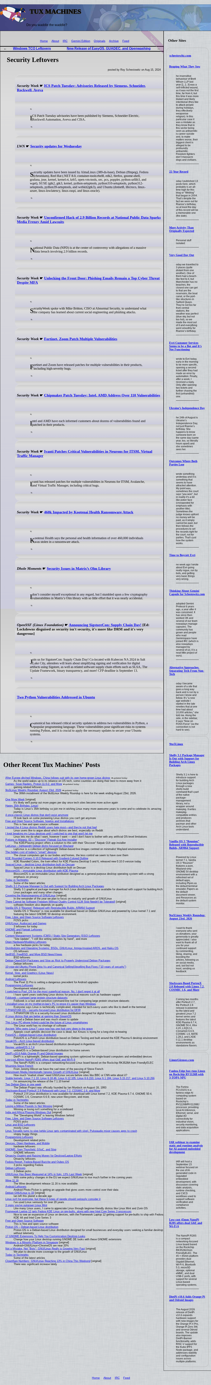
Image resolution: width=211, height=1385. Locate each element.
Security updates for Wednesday (56, 146)
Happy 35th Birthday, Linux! (21, 805)
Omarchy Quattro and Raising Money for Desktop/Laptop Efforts (43, 1155)
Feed (125, 41)
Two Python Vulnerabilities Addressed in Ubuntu (56, 697)
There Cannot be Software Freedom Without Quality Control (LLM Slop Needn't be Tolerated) (60, 901)
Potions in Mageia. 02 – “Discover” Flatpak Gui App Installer (41, 839)
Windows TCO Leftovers (32, 48)
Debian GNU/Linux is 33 (19, 1192)
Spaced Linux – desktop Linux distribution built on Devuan (40, 864)
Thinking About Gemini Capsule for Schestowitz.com (187, 592)
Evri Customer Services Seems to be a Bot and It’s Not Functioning (185, 346)
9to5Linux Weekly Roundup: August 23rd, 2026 (187, 917)
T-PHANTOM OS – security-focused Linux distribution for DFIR (43, 1010)
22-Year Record (178, 171)
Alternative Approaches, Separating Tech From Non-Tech (186, 671)
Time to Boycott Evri (182, 555)
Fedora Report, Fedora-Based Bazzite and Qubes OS (37, 1161)
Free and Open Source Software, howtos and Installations (39, 821)
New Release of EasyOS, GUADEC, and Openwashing (109, 48)
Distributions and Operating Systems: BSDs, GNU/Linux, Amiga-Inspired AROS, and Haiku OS (61, 948)
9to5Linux (176, 744)
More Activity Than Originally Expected (181, 229)
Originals (99, 41)
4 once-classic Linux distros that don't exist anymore (36, 815)
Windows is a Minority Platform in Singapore (31, 1242)
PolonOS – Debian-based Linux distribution (30, 1034)
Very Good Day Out (181, 255)
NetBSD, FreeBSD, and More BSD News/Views (33, 954)
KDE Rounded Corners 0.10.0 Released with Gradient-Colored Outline (46, 858)
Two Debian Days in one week (23, 1084)
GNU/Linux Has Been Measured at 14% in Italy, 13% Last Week (43, 1174)
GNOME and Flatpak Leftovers (23, 929)
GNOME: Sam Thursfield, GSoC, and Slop (30, 1149)
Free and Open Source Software (24, 1220)
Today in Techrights (17, 880)
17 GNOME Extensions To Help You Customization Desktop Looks (45, 1236)
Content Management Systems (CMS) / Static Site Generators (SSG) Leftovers (52, 935)
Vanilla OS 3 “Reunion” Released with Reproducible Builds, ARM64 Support (186, 845)
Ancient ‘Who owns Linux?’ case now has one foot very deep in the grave (49, 1028)
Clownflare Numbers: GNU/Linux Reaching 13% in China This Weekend (47, 1261)
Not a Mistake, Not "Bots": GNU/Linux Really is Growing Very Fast (45, 1248)
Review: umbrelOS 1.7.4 (19, 1047)
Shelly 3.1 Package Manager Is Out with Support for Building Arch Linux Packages (186, 760)
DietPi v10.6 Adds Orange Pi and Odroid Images (187, 1298)
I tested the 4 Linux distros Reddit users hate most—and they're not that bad (51, 827)
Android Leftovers (15, 979)
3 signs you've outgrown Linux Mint (26, 1205)
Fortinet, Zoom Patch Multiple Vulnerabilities (80, 339)
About (55, 41)
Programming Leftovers (19, 985)
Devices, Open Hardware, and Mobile (27, 1143)
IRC (65, 41)
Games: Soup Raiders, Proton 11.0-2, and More (33, 784)
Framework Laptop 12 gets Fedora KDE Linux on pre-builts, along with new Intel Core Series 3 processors (68, 1211)
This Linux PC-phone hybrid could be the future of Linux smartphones (46, 1022)
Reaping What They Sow (184, 66)
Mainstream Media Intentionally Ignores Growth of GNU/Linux (42, 1072)
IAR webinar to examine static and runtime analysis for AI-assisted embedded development (186, 1147)
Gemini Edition (80, 41)
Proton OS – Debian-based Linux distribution (31, 1226)
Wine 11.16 (12, 1180)
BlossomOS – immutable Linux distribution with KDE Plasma (41, 870)
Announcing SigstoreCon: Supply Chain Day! (105, 625)
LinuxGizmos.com (181, 1060)
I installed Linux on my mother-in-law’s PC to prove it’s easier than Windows (50, 1003)
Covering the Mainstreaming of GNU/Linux (30, 895)
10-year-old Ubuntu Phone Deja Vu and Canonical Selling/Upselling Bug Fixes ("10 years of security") (65, 966)
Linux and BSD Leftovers (20, 1124)
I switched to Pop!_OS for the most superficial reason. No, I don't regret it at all (52, 991)
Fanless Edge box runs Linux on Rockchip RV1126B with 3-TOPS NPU (187, 1074)
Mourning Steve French (19, 1065)
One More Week (15, 799)
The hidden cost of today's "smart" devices (31, 852)
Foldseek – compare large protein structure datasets (36, 997)
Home (44, 41)
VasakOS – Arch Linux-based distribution (29, 1041)
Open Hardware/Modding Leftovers (26, 942)
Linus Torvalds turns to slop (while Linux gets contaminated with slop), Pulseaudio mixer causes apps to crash (71, 1130)
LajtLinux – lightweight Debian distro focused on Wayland (39, 845)
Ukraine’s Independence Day (187, 408)
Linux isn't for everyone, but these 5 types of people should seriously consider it (53, 1199)
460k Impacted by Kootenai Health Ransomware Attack (88, 512)
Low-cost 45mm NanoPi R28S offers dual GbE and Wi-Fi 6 (185, 1223)
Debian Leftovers (15, 1168)
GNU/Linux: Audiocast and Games (25, 923)
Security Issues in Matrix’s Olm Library (79, 568)
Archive (114, 41)
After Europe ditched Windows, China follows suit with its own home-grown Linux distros (57, 777)
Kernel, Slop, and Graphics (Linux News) (29, 972)
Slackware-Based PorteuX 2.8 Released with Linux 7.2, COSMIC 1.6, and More (186, 986)
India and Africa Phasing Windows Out (28, 1112)
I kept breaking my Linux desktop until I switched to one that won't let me (49, 833)
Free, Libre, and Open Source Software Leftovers (34, 917)
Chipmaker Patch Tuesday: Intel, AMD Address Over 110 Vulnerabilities (102, 395)
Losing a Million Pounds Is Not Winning (28, 1106)
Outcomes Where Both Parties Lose (183, 463)
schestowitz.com (180, 55)
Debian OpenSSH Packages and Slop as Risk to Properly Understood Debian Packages (57, 960)
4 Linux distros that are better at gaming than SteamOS (38, 1016)
